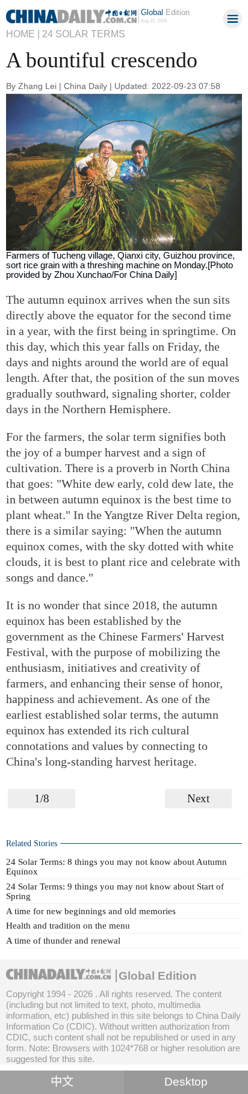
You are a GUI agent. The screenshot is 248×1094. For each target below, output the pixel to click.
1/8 (41, 798)
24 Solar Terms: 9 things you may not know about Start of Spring (115, 891)
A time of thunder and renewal (63, 940)
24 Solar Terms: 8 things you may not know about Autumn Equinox (116, 866)
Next (198, 798)
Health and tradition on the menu (68, 925)
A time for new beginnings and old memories (91, 911)
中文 (62, 1081)
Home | (23, 33)
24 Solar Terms (83, 33)
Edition (165, 12)
